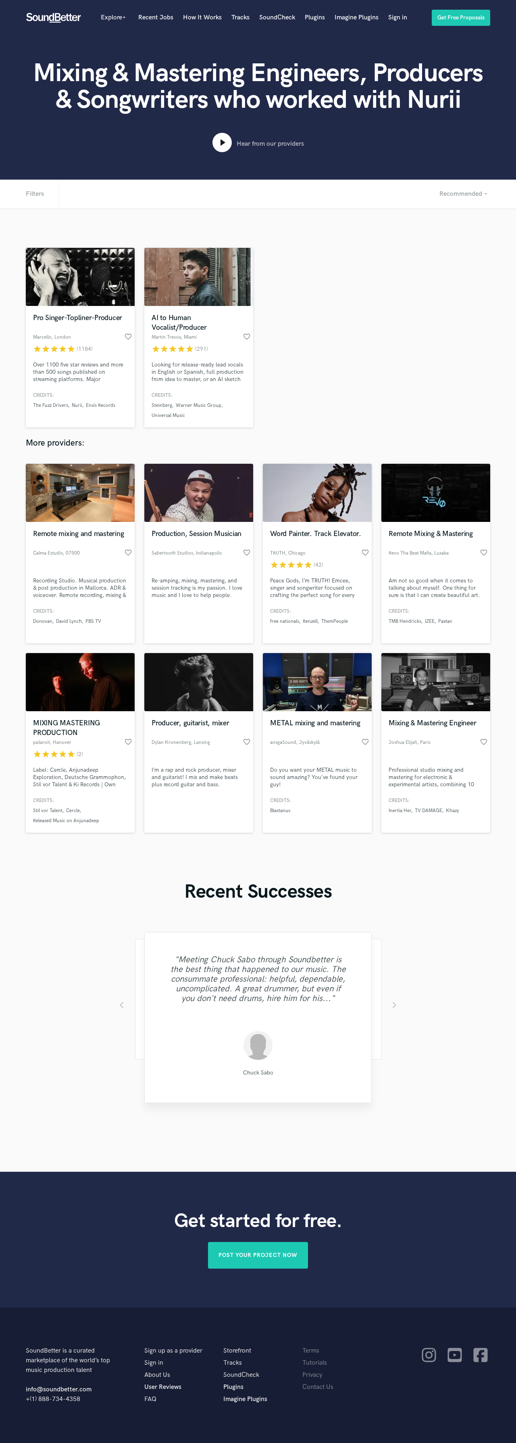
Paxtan (445, 621)
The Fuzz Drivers (50, 405)
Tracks (240, 17)
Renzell (310, 621)
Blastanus (280, 811)
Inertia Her (400, 811)
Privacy (312, 1375)
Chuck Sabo (258, 1072)
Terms (310, 1351)
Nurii (77, 405)
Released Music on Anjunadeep (66, 821)
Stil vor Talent (47, 811)
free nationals (284, 621)
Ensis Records (100, 405)
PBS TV (93, 621)
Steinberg (162, 405)
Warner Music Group (198, 405)
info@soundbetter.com (59, 1389)
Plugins (315, 17)
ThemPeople (334, 621)
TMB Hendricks (405, 621)
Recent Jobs (155, 17)
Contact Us (317, 1387)
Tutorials (314, 1363)
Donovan (42, 621)
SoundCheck (277, 17)
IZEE (430, 621)
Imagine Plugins (357, 17)
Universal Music (168, 416)
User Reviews (162, 1387)
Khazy (452, 811)
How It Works (202, 17)
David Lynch (69, 621)
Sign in (397, 17)
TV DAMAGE (428, 811)
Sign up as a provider (173, 1351)
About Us (157, 1375)
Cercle (73, 811)
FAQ (150, 1399)
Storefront (237, 1351)
